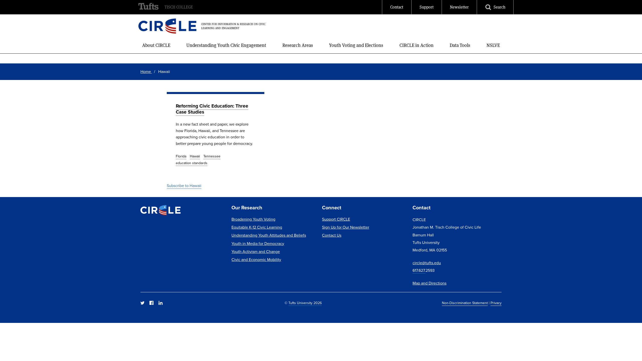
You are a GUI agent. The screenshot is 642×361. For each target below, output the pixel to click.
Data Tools (460, 45)
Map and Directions (429, 283)
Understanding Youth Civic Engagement (226, 45)
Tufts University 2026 (305, 303)
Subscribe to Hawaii (184, 186)
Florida (181, 156)
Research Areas (297, 45)
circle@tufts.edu (427, 263)
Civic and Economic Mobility (256, 259)
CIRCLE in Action (416, 45)
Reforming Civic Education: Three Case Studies (212, 109)
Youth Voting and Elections (356, 45)
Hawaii (195, 156)
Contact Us (331, 235)
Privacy (496, 303)
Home (146, 71)
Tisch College (179, 7)
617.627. (419, 270)
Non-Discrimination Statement (465, 303)
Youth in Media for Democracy (257, 243)
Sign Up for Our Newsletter (345, 227)
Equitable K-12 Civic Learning (256, 227)
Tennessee (211, 156)
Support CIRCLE (336, 219)
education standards (191, 163)
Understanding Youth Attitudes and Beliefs (268, 235)
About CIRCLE (156, 45)
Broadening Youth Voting (253, 219)
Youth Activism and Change (255, 251)
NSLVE (493, 45)
